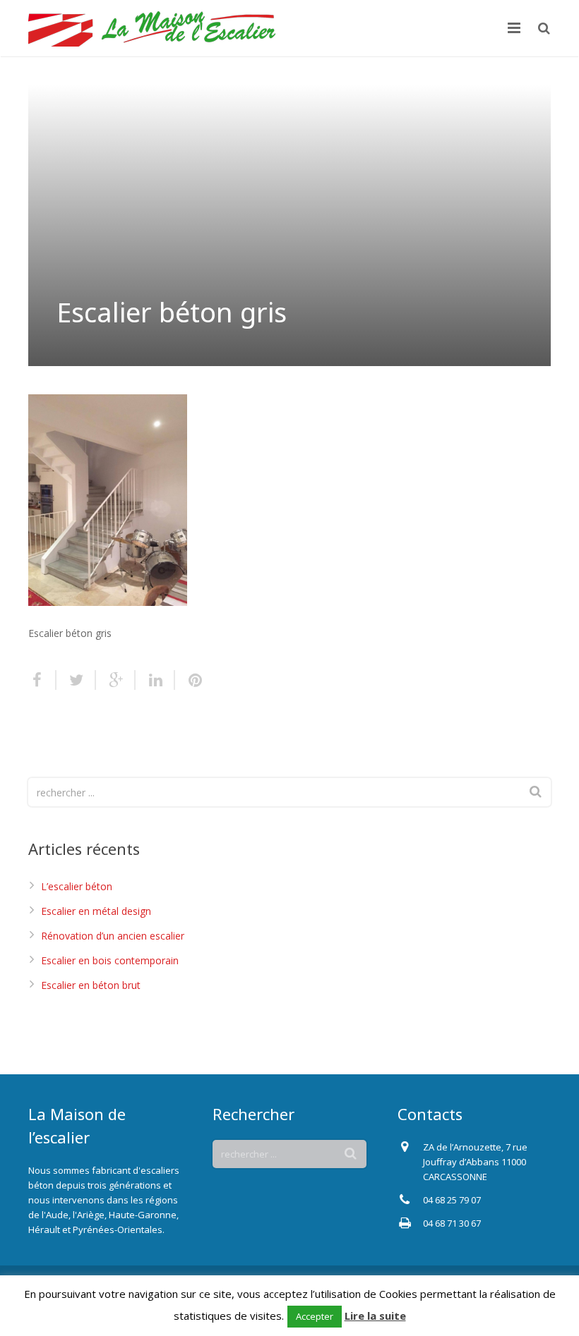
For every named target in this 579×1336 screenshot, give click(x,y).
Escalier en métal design (96, 911)
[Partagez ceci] (42, 680)
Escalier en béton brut (91, 985)
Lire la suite (375, 1315)
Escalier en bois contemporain (110, 960)
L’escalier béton (76, 886)
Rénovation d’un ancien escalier (112, 935)
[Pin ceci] (189, 680)
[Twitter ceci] (76, 680)
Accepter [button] (314, 1316)
